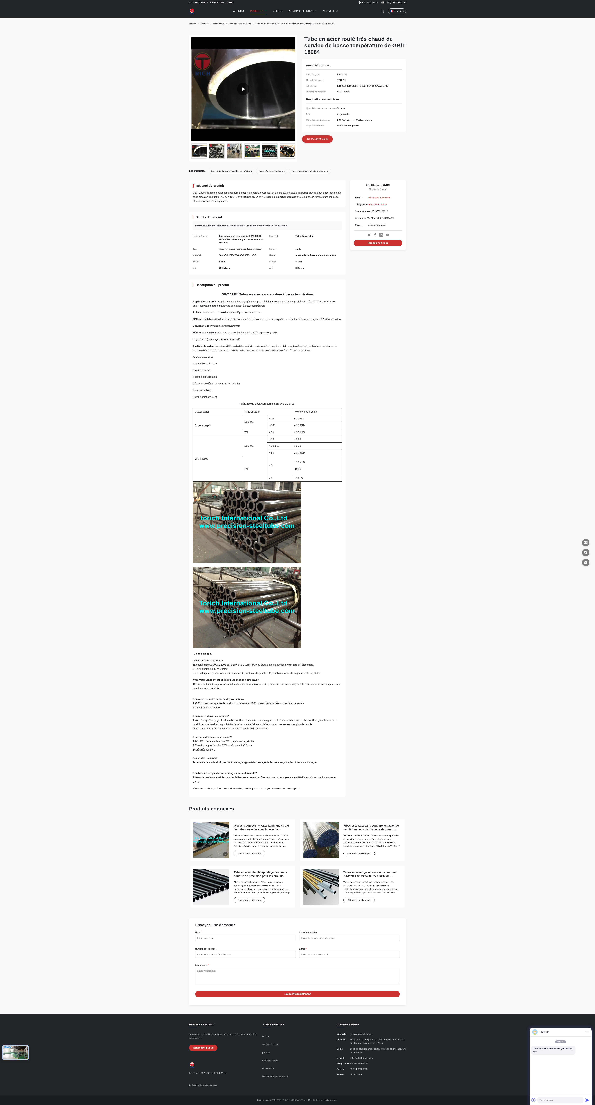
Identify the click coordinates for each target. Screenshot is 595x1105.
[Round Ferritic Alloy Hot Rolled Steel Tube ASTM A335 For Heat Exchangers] (243, 89)
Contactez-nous (270, 1060)
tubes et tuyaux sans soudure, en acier (232, 23)
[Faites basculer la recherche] (382, 11)
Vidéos (277, 11)
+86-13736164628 (378, 204)
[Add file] (533, 1100)
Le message (202, 965)
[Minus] (587, 1032)
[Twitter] (369, 235)
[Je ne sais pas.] (585, 562)
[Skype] (585, 552)
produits (266, 1052)
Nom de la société (308, 932)
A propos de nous (301, 11)
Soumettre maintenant (297, 994)
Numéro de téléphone (206, 948)
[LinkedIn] (381, 235)
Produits (257, 11)
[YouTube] (387, 235)
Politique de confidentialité (275, 1076)
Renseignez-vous (378, 243)
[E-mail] (585, 542)
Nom (198, 932)
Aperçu (238, 11)
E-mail (303, 948)
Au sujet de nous (270, 1044)
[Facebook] (375, 235)
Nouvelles (330, 11)
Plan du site (268, 1068)
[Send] (587, 1100)
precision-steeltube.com (361, 1034)
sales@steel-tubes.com (395, 2)
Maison (192, 23)
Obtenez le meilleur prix (249, 853)
